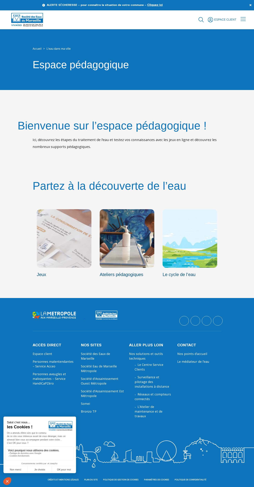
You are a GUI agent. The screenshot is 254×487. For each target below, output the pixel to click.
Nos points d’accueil (192, 354)
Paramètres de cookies (156, 479)
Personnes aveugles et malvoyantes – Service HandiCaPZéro (49, 378)
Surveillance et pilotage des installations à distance (152, 382)
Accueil (37, 49)
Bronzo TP (88, 411)
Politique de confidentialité (190, 479)
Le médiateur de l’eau (193, 361)
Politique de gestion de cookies (121, 479)
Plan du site (91, 479)
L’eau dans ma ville (58, 49)
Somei (85, 404)
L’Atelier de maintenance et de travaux (148, 411)
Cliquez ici (142, 5)
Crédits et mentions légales (63, 479)
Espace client (42, 354)
